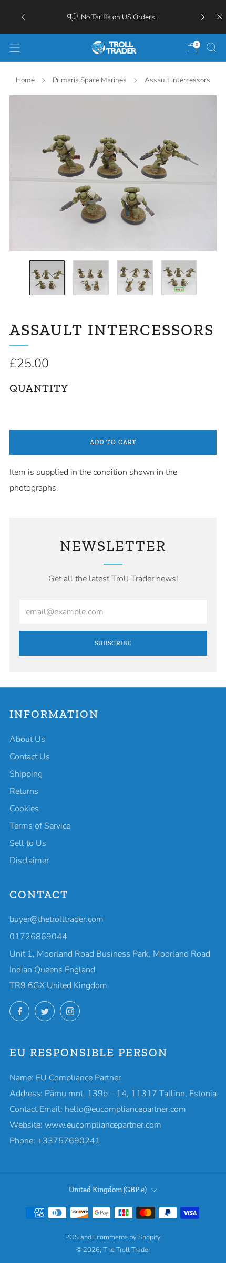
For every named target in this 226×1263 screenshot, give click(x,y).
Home (25, 80)
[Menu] (14, 48)
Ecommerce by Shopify (127, 1237)
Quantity (38, 388)
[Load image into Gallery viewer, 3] (135, 278)
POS (72, 1237)
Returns (23, 791)
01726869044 (38, 936)
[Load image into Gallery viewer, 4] (179, 278)
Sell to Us (27, 843)
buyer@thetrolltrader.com (56, 919)
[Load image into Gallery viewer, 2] (91, 278)
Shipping (26, 774)
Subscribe (113, 643)
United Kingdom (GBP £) (108, 1189)
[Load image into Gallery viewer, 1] (47, 278)
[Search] (211, 47)
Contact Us (29, 756)
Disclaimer (29, 860)
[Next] (203, 16)
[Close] (219, 16)
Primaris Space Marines (90, 80)
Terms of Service (39, 826)
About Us (27, 739)
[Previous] (23, 16)
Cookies (24, 808)
